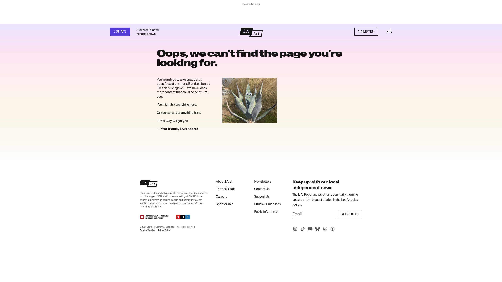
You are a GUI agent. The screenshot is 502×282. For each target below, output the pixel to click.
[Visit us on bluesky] (318, 229)
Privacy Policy (164, 230)
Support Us (261, 196)
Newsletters (262, 181)
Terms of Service (147, 230)
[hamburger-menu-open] (389, 32)
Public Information (266, 211)
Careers (221, 196)
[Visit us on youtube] (310, 229)
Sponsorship (224, 204)
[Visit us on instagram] (295, 229)
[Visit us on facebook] (333, 229)
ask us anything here (186, 113)
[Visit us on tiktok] (303, 229)
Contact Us (261, 189)
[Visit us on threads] (325, 229)
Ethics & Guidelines (267, 204)
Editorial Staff (225, 189)
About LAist (224, 181)
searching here (186, 104)
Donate (120, 31)
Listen (369, 31)
